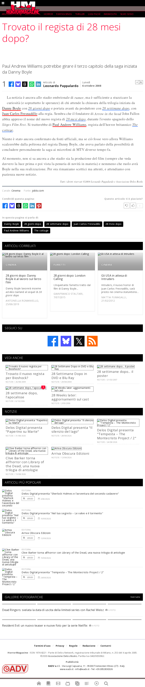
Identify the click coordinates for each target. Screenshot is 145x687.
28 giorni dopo (39, 108)
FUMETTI (60, 264)
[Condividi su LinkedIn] (38, 84)
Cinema (15, 190)
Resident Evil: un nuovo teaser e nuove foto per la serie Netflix (45, 625)
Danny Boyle (11, 108)
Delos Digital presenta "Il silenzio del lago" (71, 429)
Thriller (80, 14)
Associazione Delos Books (62, 656)
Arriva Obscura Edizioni (70, 453)
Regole (73, 645)
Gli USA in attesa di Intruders (114, 277)
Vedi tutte (135, 597)
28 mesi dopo (76, 119)
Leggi (29, 498)
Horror (48, 14)
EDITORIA (26, 490)
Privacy (60, 645)
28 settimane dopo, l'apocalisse (22, 395)
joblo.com (38, 190)
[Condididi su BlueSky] (18, 84)
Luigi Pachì (94, 14)
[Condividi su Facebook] (11, 84)
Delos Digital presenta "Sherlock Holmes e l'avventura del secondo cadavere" (70, 493)
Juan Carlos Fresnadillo (19, 113)
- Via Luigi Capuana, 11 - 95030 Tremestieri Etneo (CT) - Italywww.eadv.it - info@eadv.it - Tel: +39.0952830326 (86, 667)
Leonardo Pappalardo (61, 85)
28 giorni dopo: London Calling (69, 277)
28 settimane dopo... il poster (115, 373)
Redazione (89, 645)
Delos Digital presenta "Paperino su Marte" (24, 429)
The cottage (41, 230)
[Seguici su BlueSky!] (66, 341)
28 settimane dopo (115, 108)
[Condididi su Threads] (25, 84)
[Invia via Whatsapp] (32, 84)
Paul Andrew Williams (69, 124)
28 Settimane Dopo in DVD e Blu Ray (69, 375)
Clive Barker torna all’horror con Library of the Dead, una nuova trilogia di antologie (25, 464)
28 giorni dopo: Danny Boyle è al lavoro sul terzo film (23, 279)
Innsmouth (110, 14)
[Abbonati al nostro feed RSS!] (92, 341)
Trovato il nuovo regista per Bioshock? (25, 375)
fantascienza (64, 14)
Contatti (105, 645)
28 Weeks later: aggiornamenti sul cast (70, 397)
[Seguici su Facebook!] (53, 341)
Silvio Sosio (127, 14)
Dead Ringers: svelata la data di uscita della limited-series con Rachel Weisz (53, 610)
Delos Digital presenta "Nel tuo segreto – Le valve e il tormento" (62, 513)
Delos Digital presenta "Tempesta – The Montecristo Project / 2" (116, 434)
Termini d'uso (42, 645)
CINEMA (11, 264)
